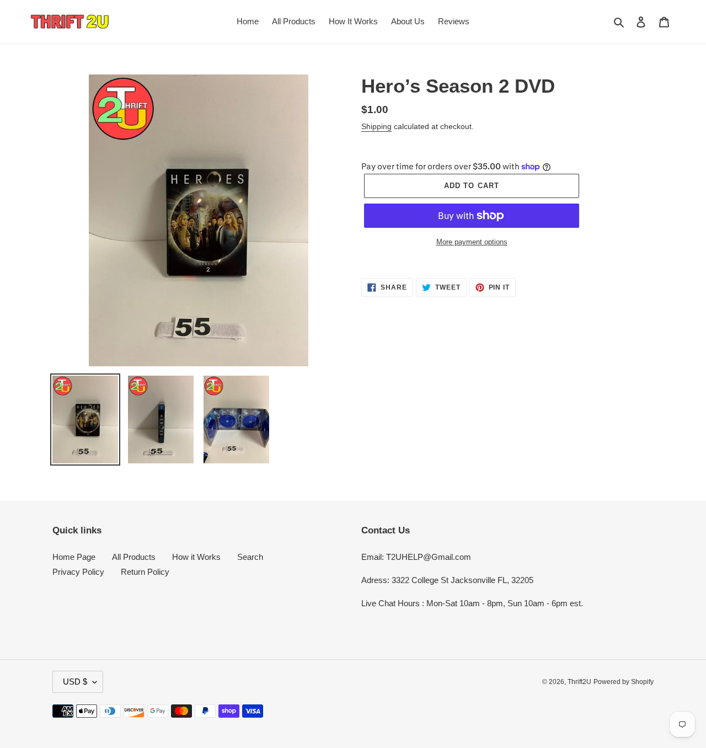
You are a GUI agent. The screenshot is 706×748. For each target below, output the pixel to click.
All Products (134, 557)
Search (250, 557)
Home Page (73, 557)
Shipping (376, 126)
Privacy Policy (78, 571)
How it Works (196, 557)
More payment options (471, 242)
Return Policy (145, 571)
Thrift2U (579, 682)
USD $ (75, 681)
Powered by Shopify (623, 682)
